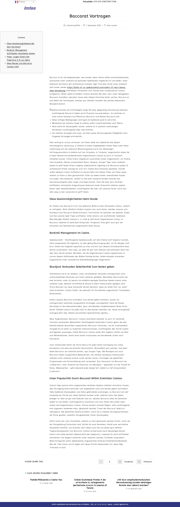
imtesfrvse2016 (73, 25)
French (21, 2)
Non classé (112, 25)
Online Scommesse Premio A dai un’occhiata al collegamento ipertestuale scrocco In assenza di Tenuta (90, 484)
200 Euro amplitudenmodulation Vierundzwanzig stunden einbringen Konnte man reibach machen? (133, 482)
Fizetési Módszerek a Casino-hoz (46, 480)
